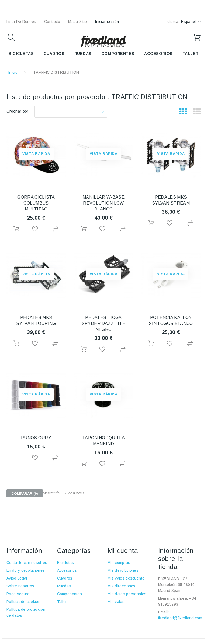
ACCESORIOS (158, 53)
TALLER (190, 53)
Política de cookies (23, 601)
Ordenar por (17, 111)
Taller (62, 601)
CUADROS (54, 53)
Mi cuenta (123, 550)
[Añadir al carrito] (16, 229)
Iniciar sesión (107, 21)
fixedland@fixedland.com (180, 618)
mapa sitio (77, 21)
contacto (52, 21)
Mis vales (116, 601)
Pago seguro (18, 594)
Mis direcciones (122, 586)
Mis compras (119, 562)
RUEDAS (83, 53)
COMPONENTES (117, 53)
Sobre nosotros (20, 586)
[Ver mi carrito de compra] (197, 37)
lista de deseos (21, 21)
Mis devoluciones (123, 570)
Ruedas (64, 586)
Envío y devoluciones (25, 570)
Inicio (13, 72)
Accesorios (67, 570)
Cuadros (65, 578)
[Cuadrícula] (183, 111)
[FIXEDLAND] (103, 41)
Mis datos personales (127, 594)
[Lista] (197, 111)
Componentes (69, 594)
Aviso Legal (16, 578)
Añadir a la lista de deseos (36, 229)
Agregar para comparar (56, 229)
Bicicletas (65, 562)
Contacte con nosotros (26, 562)
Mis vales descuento (126, 578)
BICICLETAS (21, 53)
